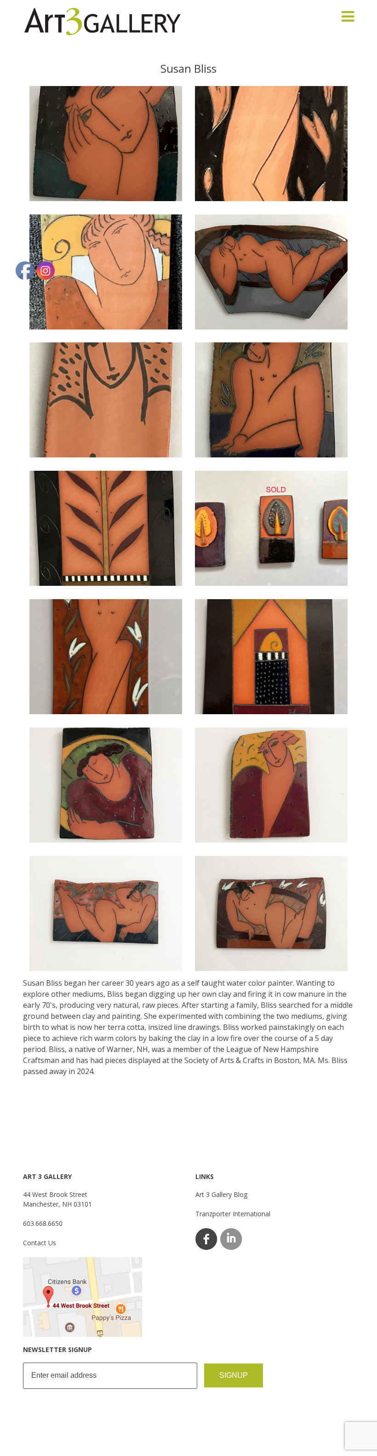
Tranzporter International (232, 1213)
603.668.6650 (43, 1223)
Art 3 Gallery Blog (221, 1194)
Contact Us (39, 1242)
